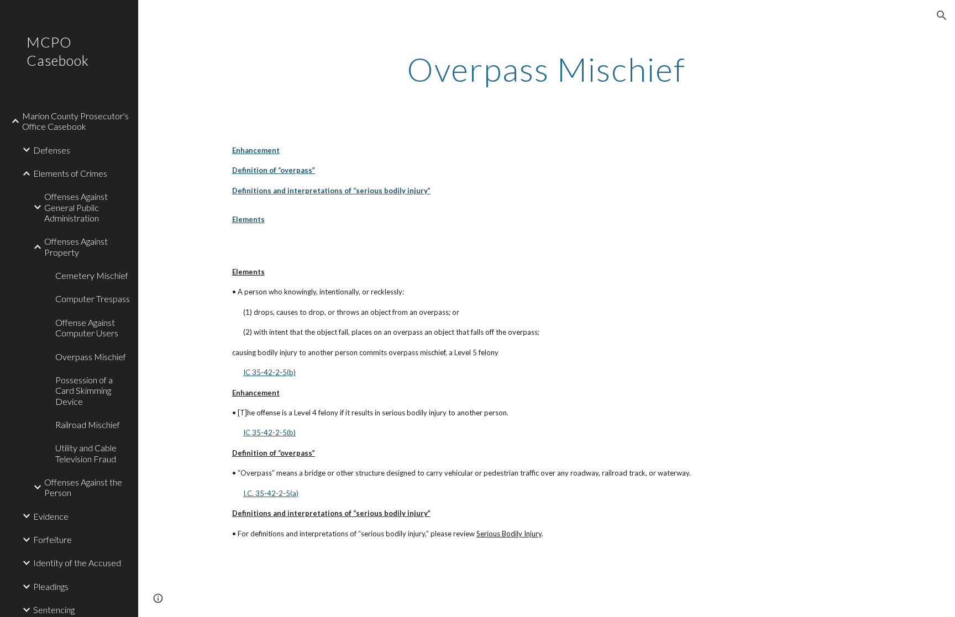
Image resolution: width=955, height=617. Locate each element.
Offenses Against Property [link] (76, 246)
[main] (547, 69)
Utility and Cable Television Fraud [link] (86, 452)
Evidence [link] (51, 516)
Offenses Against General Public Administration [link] (76, 207)
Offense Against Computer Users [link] (86, 327)
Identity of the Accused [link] (77, 562)
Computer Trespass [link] (92, 298)
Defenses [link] (51, 150)
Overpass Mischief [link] (90, 356)
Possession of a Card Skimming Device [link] (84, 391)
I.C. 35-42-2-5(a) (270, 493)
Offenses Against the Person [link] (83, 487)
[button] (941, 15)
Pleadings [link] (51, 586)
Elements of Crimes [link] (70, 173)
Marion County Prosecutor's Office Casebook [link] (75, 120)
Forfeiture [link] (52, 539)
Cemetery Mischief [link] (91, 275)
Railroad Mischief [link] (87, 424)
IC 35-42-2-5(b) (269, 372)
